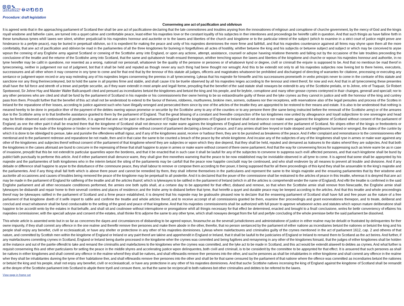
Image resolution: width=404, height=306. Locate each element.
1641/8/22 (11, 10)
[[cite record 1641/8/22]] (32, 9)
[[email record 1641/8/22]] (27, 9)
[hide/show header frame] (9, 6)
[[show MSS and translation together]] (13, 6)
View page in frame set (17, 275)
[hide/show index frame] (4, 6)
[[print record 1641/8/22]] (23, 9)
